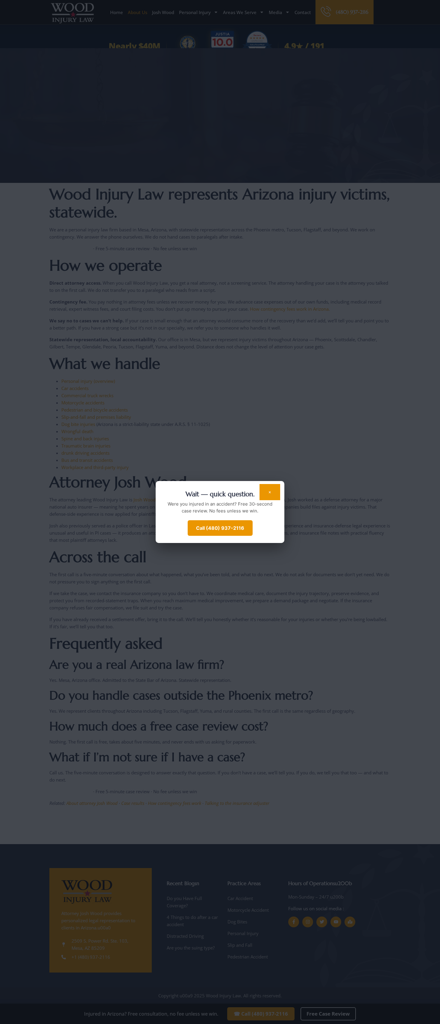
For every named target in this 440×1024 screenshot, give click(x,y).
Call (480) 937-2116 (220, 528)
